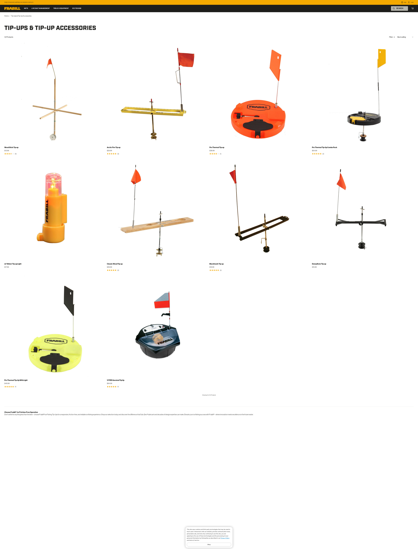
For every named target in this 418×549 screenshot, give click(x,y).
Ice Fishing (76, 8)
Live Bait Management (40, 8)
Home (6, 16)
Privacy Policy (225, 538)
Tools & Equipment (61, 8)
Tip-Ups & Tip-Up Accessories (21, 16)
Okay (209, 544)
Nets (26, 8)
